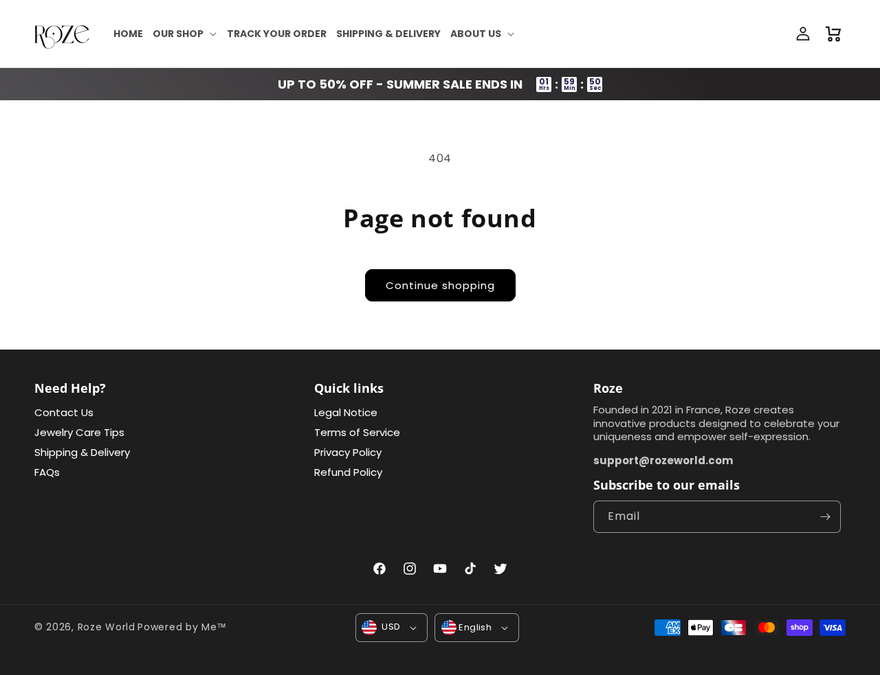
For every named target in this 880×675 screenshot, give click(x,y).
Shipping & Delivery (82, 452)
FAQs (47, 472)
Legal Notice (345, 413)
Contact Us (64, 413)
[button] (185, 34)
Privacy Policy (348, 452)
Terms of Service (357, 432)
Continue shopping (440, 285)
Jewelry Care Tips (79, 432)
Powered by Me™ (182, 627)
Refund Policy (348, 472)
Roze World (106, 627)
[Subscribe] (825, 517)
